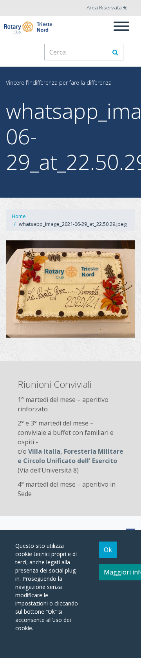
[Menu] (121, 27)
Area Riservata (105, 7)
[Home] (28, 27)
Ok (108, 549)
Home (19, 216)
